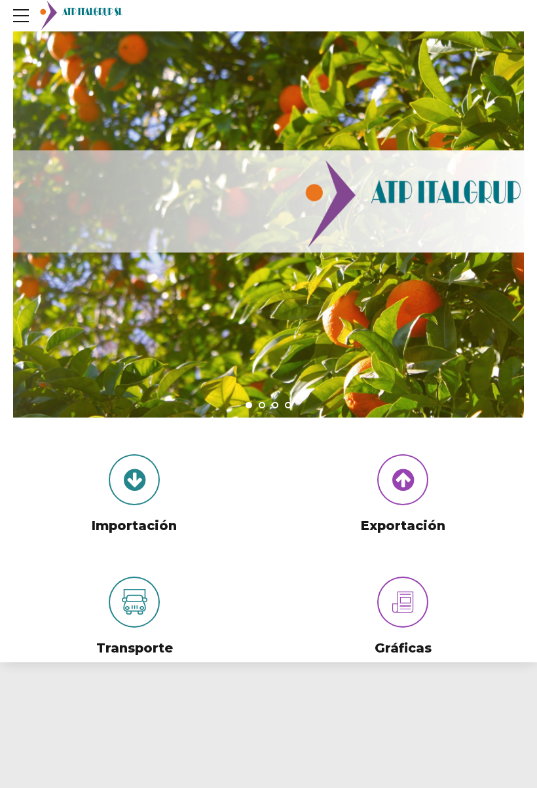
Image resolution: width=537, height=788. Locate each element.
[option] (268, 228)
